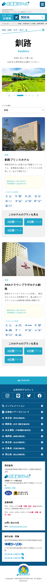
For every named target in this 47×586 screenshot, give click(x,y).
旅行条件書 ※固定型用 (13, 558)
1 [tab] (14, 95)
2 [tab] (17, 95)
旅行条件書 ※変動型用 (13, 554)
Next (37, 95)
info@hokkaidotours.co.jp (18, 526)
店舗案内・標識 (10, 488)
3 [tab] (23, 95)
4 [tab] (29, 95)
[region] (23, 23)
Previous (9, 95)
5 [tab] (32, 95)
